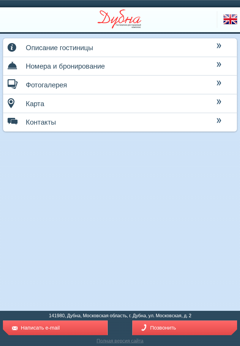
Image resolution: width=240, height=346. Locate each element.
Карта (35, 104)
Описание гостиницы (59, 48)
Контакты (41, 122)
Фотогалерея (46, 85)
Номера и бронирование (65, 66)
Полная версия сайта (120, 340)
